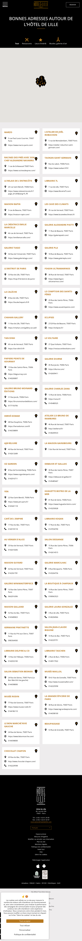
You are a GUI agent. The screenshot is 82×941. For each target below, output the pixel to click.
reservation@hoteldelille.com (41, 822)
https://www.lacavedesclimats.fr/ (61, 214)
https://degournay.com (17, 374)
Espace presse (41, 834)
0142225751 (53, 640)
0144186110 (13, 711)
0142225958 (53, 686)
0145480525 (53, 403)
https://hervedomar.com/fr (19, 426)
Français (35, 828)
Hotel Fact (41, 849)
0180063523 (53, 596)
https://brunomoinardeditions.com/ (22, 401)
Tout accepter (25, 921)
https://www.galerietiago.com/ (20, 258)
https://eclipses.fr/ (55, 328)
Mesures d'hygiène (41, 837)
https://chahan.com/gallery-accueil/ (22, 328)
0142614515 (53, 552)
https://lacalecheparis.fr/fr (18, 302)
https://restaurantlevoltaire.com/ (61, 348)
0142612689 (13, 453)
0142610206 (13, 550)
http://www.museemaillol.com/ (60, 682)
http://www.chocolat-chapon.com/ (22, 761)
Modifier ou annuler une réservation (41, 839)
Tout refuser (25, 925)
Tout (17, 43)
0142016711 (13, 478)
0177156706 (13, 405)
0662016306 (13, 596)
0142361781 (13, 573)
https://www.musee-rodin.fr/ (19, 707)
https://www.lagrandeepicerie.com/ (62, 709)
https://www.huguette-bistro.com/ (62, 504)
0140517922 (53, 661)
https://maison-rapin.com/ (18, 214)
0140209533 (53, 433)
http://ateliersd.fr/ (55, 428)
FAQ (41, 852)
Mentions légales (41, 844)
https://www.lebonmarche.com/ (21, 736)
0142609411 (53, 373)
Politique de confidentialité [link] (25, 934)
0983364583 (13, 640)
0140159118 (13, 529)
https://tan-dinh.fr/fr (16, 348)
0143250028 (53, 508)
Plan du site (41, 842)
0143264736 (53, 573)
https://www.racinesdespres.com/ (21, 170)
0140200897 (13, 378)
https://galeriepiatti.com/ (58, 235)
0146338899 (13, 430)
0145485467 (53, 481)
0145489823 (13, 617)
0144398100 (53, 713)
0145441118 (13, 506)
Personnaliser (25, 930)
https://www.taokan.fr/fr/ (58, 168)
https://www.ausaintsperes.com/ (61, 307)
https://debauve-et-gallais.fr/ (59, 477)
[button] (41, 80)
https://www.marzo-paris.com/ (20, 145)
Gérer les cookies (41, 854)
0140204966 (53, 617)
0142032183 (13, 661)
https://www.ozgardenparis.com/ (21, 474)
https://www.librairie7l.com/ (59, 191)
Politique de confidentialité (41, 847)
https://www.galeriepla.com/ (59, 258)
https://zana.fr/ (54, 399)
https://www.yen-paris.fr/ (18, 502)
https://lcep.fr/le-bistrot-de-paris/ (21, 279)
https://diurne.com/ (56, 369)
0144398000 (13, 684)
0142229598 (13, 766)
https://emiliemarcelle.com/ (19, 237)
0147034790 (53, 529)
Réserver (73, 5)
